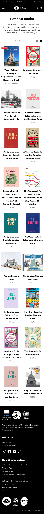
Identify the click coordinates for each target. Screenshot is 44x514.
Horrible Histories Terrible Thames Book (33, 315)
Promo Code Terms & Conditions (15, 478)
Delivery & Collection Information (15, 465)
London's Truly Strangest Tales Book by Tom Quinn (11, 354)
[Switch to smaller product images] (41, 41)
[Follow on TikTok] (20, 452)
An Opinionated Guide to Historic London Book (11, 155)
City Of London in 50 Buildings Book (33, 392)
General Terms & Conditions (13, 475)
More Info (39, 2)
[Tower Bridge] (17, 415)
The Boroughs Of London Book (32, 353)
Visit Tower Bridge (8, 2)
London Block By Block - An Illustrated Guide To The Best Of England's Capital (11, 197)
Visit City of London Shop (12, 491)
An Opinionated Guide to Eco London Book (11, 393)
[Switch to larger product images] (37, 41)
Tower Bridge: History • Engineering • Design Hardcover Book (11, 75)
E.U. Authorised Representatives (15, 481)
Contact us (6, 442)
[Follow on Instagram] (4, 452)
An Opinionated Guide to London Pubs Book (11, 240)
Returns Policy (7, 468)
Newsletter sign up (9, 445)
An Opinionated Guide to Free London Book (11, 315)
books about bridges (29, 33)
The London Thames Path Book (33, 277)
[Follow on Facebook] (9, 452)
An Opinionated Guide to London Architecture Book (32, 116)
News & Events (8, 484)
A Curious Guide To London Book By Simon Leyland (32, 155)
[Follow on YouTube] (14, 452)
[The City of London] (25, 415)
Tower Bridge (7, 425)
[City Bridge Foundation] (6, 415)
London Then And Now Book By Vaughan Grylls (11, 116)
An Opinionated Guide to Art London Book (33, 240)
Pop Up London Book (11, 277)
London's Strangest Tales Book (33, 72)
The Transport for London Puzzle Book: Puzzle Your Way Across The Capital (33, 197)
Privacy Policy (7, 471)
